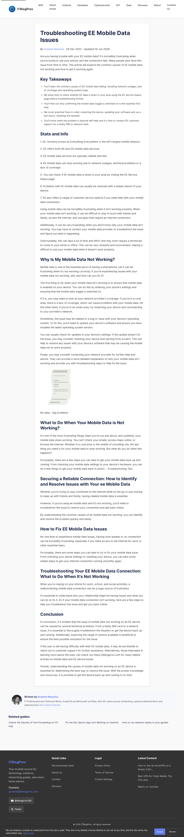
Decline (172, 832)
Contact (56, 779)
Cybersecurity (102, 5)
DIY (118, 5)
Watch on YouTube (148, 786)
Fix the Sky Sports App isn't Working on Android (91, 722)
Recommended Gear (63, 765)
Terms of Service (104, 772)
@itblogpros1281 (23, 800)
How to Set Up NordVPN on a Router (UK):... (154, 767)
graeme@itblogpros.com (23, 791)
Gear (129, 5)
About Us (57, 772)
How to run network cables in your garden (145, 722)
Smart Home (52, 7)
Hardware (82, 5)
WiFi (40, 5)
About (157, 5)
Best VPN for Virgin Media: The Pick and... (155, 778)
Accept (160, 832)
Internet (66, 5)
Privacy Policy (102, 765)
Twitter (18, 809)
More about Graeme (49, 705)
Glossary (143, 5)
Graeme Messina (54, 49)
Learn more (28, 833)
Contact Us (171, 7)
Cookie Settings (103, 779)
